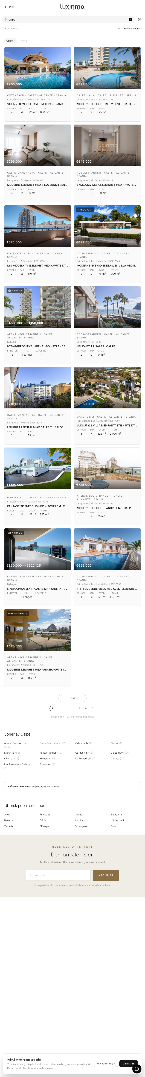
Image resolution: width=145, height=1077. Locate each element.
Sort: (129, 28)
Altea (7, 814)
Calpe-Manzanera (53, 743)
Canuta (118, 758)
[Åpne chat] (136, 1068)
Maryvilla (12, 752)
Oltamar (11, 758)
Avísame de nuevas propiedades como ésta (33, 786)
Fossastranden (51, 752)
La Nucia (80, 820)
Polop (114, 826)
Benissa (8, 820)
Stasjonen (47, 764)
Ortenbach (84, 743)
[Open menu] (139, 7)
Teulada (8, 826)
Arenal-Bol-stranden (15, 745)
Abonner (106, 875)
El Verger (45, 826)
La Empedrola (86, 758)
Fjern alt (23, 40)
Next (72, 698)
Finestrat (45, 814)
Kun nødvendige (106, 1063)
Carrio (117, 743)
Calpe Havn (120, 752)
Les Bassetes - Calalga (17, 766)
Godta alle (128, 1063)
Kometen (47, 758)
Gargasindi (84, 752)
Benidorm (116, 814)
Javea (78, 814)
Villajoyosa (81, 826)
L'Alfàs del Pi (118, 820)
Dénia (43, 820)
